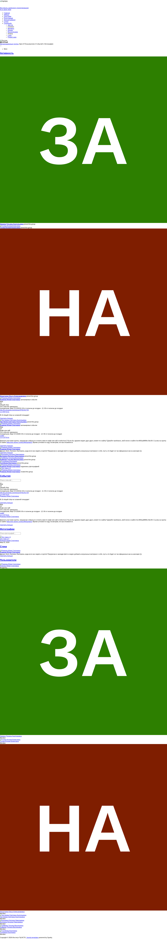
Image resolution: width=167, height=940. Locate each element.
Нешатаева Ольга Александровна (13, 396)
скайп (2, 436)
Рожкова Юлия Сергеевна (10, 399)
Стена (6, 21)
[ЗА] (83, 222)
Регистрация (8, 18)
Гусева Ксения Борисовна (10, 227)
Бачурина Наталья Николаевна (12, 456)
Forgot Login (12, 37)
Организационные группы (9, 44)
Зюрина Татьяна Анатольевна (11, 224)
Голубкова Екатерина (8, 463)
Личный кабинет (9, 20)
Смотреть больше (6, 418)
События (5, 476)
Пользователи (8, 560)
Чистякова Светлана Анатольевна (13, 422)
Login (10, 35)
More (5, 49)
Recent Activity (13, 32)
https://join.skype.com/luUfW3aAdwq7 (19, 442)
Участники (7, 16)
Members (11, 28)
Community (8, 23)
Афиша (6, 15)
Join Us (10, 25)
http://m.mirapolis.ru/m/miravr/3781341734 (14, 410)
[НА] (83, 394)
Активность (7, 53)
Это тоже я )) (4, 539)
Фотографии (7, 529)
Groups (10, 30)
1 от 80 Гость (4, 412)
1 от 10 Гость (4, 437)
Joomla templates (32, 937)
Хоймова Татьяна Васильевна (11, 459)
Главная (7, 13)
